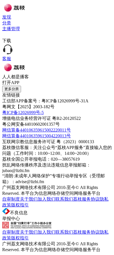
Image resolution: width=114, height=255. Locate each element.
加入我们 (46, 199)
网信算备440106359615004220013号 (36, 135)
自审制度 (11, 199)
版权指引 (20, 205)
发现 (6, 17)
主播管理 (11, 28)
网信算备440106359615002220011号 (36, 130)
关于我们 (29, 199)
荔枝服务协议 (86, 199)
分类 (6, 23)
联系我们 (64, 199)
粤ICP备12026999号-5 (23, 112)
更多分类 (11, 89)
